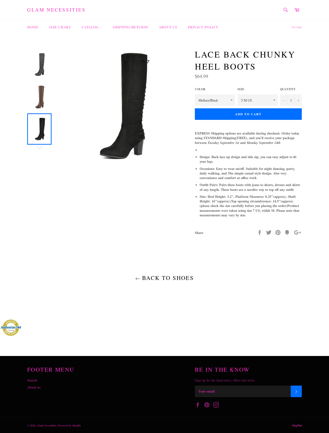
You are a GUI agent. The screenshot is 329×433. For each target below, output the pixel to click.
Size (240, 89)
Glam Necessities (56, 9)
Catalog (90, 27)
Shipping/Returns (130, 27)
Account (296, 27)
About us (168, 27)
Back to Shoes (167, 278)
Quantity (288, 89)
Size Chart (60, 27)
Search (32, 380)
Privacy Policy (203, 27)
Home (32, 27)
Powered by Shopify (69, 425)
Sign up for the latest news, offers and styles (225, 380)
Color (200, 89)
